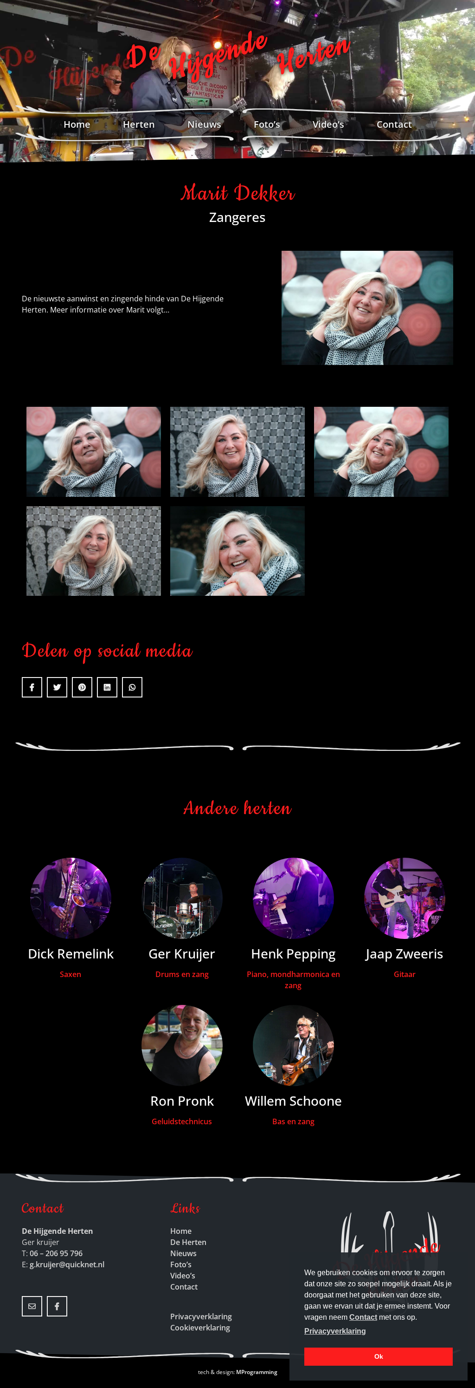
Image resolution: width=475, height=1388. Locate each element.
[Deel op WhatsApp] (132, 687)
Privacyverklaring (201, 1316)
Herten (139, 124)
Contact (394, 124)
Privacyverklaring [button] (335, 1331)
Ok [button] (378, 1356)
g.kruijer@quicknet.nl (67, 1264)
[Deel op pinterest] (82, 687)
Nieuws (204, 124)
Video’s (328, 124)
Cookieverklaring (200, 1328)
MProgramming (256, 1372)
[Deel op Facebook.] (32, 687)
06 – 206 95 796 (56, 1253)
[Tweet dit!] (57, 687)
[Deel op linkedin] (107, 687)
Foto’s (267, 124)
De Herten (188, 1242)
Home (77, 124)
